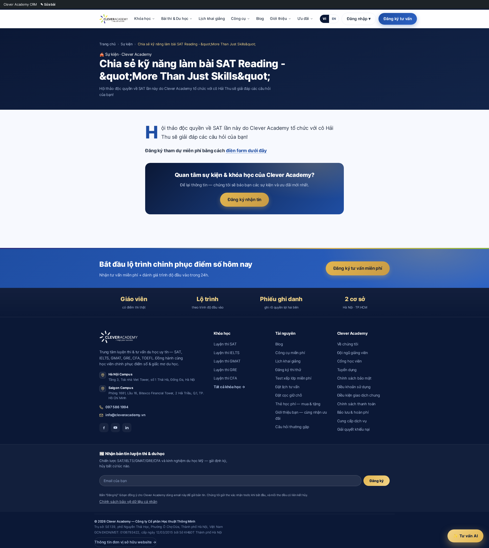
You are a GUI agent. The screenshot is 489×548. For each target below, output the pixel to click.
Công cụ (238, 18)
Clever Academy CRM (20, 4)
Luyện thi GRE (225, 370)
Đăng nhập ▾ (359, 18)
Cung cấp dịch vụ (352, 421)
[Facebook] (103, 427)
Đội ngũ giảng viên (352, 352)
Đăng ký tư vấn (398, 18)
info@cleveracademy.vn (125, 415)
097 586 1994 (116, 407)
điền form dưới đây (246, 150)
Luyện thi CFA (225, 378)
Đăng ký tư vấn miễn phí (357, 268)
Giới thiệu (278, 18)
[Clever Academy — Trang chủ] (113, 19)
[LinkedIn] (126, 427)
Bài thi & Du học (174, 18)
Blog (260, 18)
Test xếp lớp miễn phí (293, 378)
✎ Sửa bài (47, 4)
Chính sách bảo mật (354, 378)
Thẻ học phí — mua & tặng (297, 404)
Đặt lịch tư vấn (287, 387)
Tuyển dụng (347, 370)
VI (324, 19)
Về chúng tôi (347, 344)
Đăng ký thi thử (288, 370)
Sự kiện (126, 44)
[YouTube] (115, 427)
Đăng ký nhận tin (245, 199)
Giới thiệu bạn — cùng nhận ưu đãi (301, 415)
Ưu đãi (303, 18)
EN (334, 19)
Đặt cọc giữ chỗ (288, 395)
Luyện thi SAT (225, 344)
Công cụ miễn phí (290, 352)
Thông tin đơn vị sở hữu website (125, 542)
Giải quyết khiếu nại (353, 429)
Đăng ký (377, 481)
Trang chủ (107, 44)
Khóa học (142, 18)
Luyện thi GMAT (227, 361)
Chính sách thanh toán (356, 404)
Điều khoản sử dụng (354, 387)
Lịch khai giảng (212, 18)
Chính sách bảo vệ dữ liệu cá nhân (128, 501)
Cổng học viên (349, 361)
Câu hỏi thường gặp (292, 427)
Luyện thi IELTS (226, 352)
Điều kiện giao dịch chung (358, 395)
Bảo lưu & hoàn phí (353, 412)
